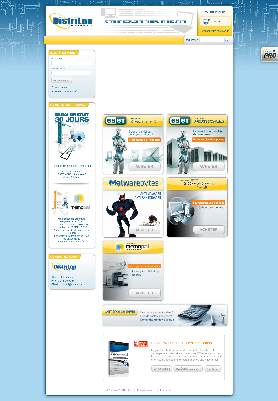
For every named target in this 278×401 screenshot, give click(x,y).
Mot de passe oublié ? (67, 91)
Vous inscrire (62, 87)
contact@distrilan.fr (71, 284)
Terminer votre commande (214, 31)
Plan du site (166, 390)
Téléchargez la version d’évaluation (72, 165)
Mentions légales (145, 390)
